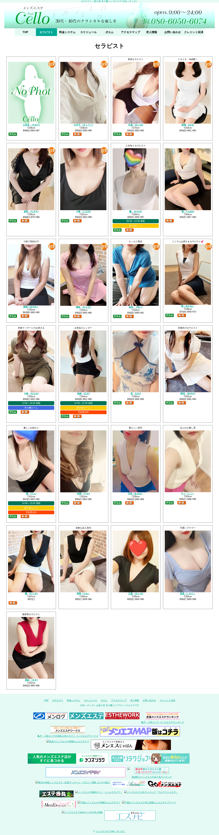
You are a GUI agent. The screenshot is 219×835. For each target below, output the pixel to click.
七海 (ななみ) (31, 393)
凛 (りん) (31, 493)
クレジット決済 (193, 32)
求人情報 (151, 32)
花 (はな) (136, 393)
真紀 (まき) (31, 680)
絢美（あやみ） (31, 306)
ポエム (109, 32)
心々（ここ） (188, 493)
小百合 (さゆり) (31, 125)
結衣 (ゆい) (135, 307)
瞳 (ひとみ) (31, 593)
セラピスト (46, 32)
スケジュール (88, 32)
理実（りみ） (83, 593)
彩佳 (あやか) (188, 393)
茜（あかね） (188, 306)
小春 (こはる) (83, 211)
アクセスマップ (130, 32)
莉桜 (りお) (83, 493)
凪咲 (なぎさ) (31, 211)
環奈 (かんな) (83, 307)
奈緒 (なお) (83, 393)
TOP (25, 32)
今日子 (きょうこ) (83, 125)
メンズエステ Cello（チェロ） (111, 831)
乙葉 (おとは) (135, 593)
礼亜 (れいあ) (135, 125)
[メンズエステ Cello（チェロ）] (109, 15)
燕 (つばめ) (188, 211)
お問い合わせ (172, 32)
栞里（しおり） (188, 593)
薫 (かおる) (135, 211)
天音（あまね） (135, 493)
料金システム (67, 32)
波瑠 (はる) (188, 125)
